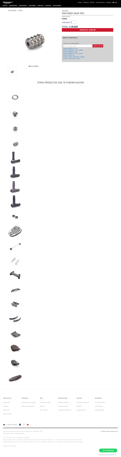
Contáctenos (11, 425)
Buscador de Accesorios (29, 402)
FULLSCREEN (34, 66)
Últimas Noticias (63, 406)
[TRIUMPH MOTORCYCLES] (8, 3)
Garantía (79, 406)
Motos (5, 5)
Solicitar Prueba (100, 402)
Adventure (6, 402)
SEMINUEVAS (13, 5)
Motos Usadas (7, 414)
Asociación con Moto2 (64, 410)
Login (115, 2)
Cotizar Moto (99, 406)
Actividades (57, 5)
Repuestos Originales (28, 406)
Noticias (48, 5)
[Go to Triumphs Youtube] (29, 424)
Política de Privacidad (9, 446)
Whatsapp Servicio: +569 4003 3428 (13, 433)
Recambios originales (83, 402)
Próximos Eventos (63, 402)
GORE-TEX (42, 406)
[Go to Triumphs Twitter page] (25, 424)
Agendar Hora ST (81, 410)
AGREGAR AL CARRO (87, 30)
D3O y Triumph (44, 410)
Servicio (40, 5)
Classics (5, 406)
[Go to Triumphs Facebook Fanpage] (21, 424)
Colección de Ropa (45, 402)
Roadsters (6, 410)
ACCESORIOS (23, 5)
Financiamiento (99, 410)
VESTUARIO (32, 5)
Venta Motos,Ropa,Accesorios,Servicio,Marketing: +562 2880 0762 (22, 431)
